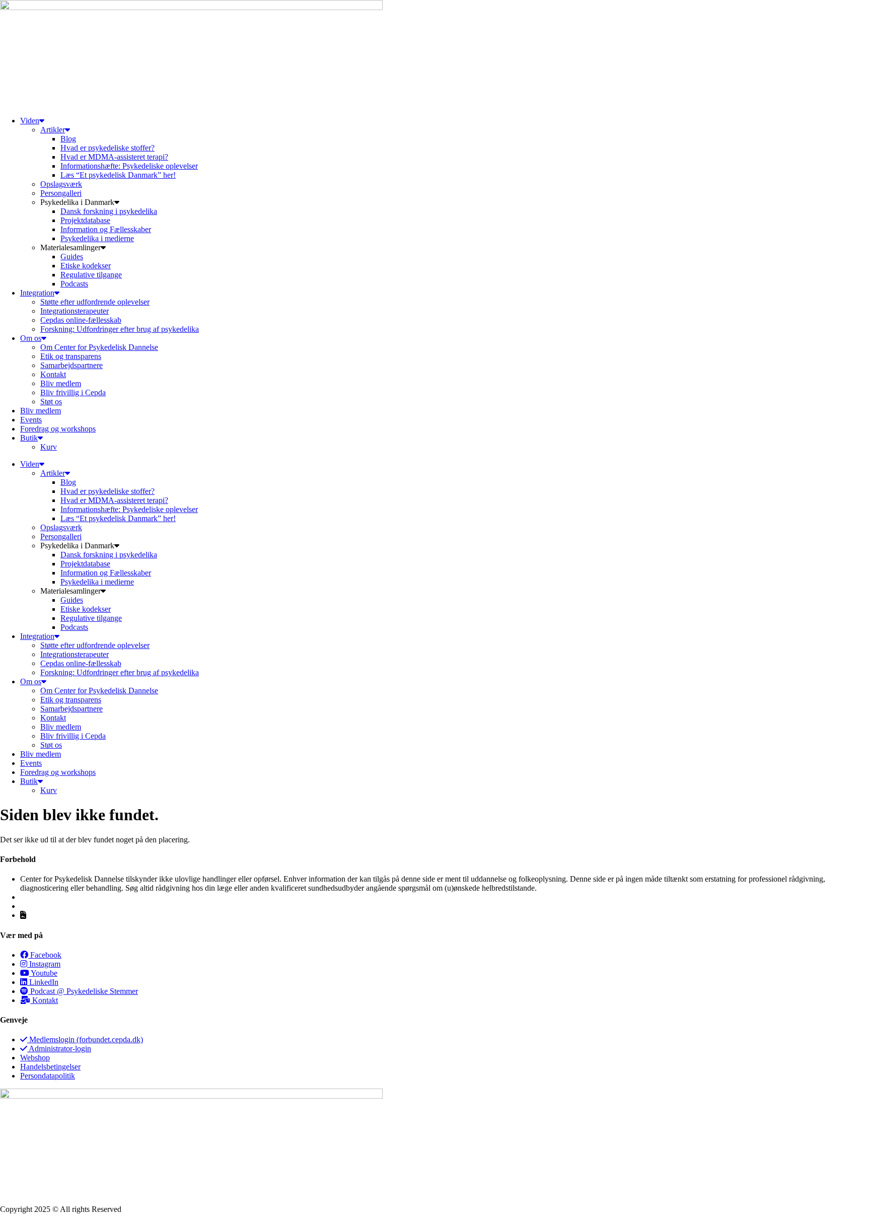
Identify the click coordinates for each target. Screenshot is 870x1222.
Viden (29, 120)
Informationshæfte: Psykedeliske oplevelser (129, 166)
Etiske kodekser (85, 265)
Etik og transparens (70, 356)
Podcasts (74, 283)
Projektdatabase (85, 220)
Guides (71, 256)
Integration (37, 293)
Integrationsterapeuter (74, 311)
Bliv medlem (60, 383)
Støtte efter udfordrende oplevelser (95, 302)
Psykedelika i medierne (97, 238)
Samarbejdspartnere (71, 365)
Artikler (52, 129)
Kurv (48, 447)
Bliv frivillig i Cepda (73, 392)
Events (31, 419)
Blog (68, 138)
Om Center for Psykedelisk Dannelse (99, 347)
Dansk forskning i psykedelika (108, 211)
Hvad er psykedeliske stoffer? (107, 147)
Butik (29, 438)
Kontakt (53, 374)
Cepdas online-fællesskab (80, 320)
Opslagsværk (61, 184)
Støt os (51, 401)
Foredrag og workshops (58, 428)
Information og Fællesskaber (105, 229)
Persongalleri (61, 193)
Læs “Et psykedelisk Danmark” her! (118, 175)
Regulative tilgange (91, 274)
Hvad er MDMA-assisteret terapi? (114, 157)
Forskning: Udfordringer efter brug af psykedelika (119, 329)
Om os (30, 338)
